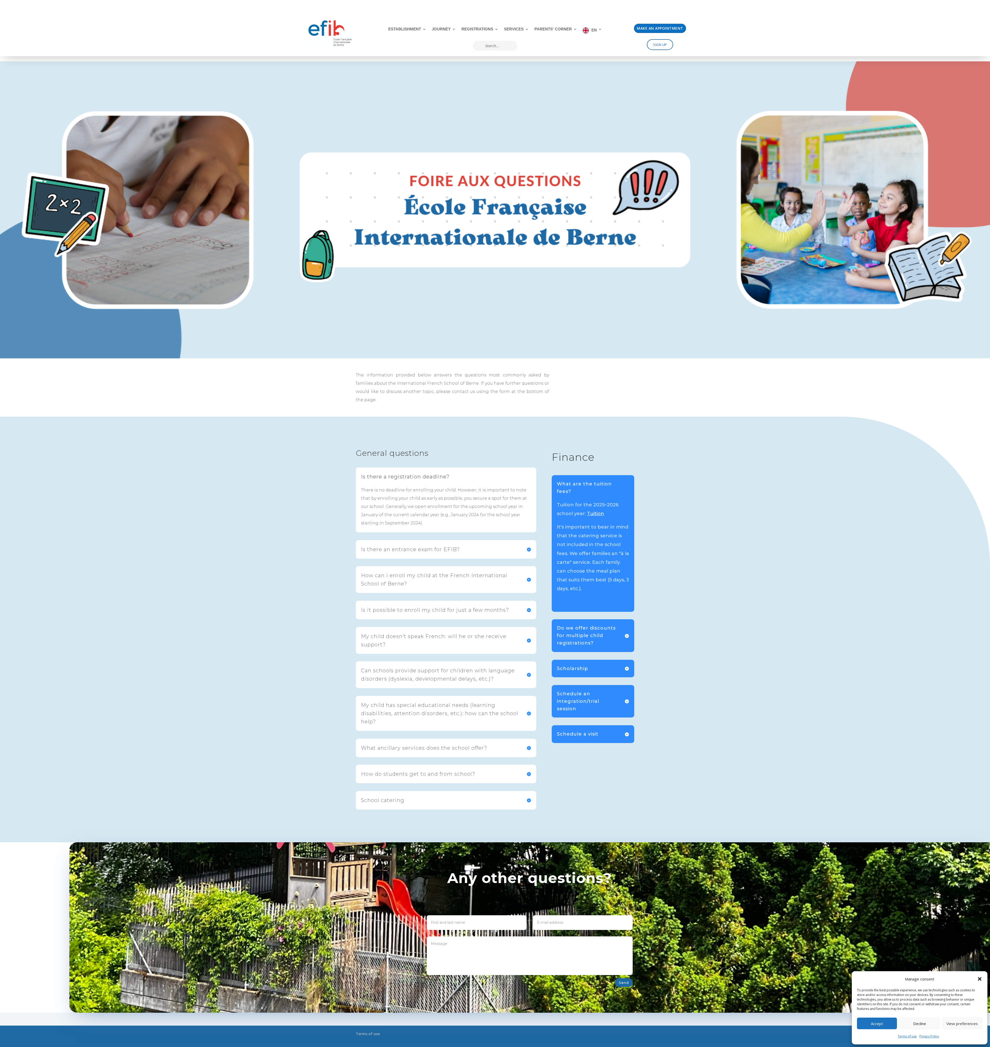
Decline (919, 1023)
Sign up (660, 44)
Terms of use (907, 1036)
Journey (441, 29)
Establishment (404, 29)
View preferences (962, 1023)
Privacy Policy (929, 1036)
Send (624, 982)
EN (594, 30)
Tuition (595, 513)
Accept (877, 1023)
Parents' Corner (553, 29)
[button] (979, 979)
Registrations (477, 29)
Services (514, 29)
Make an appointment (660, 28)
